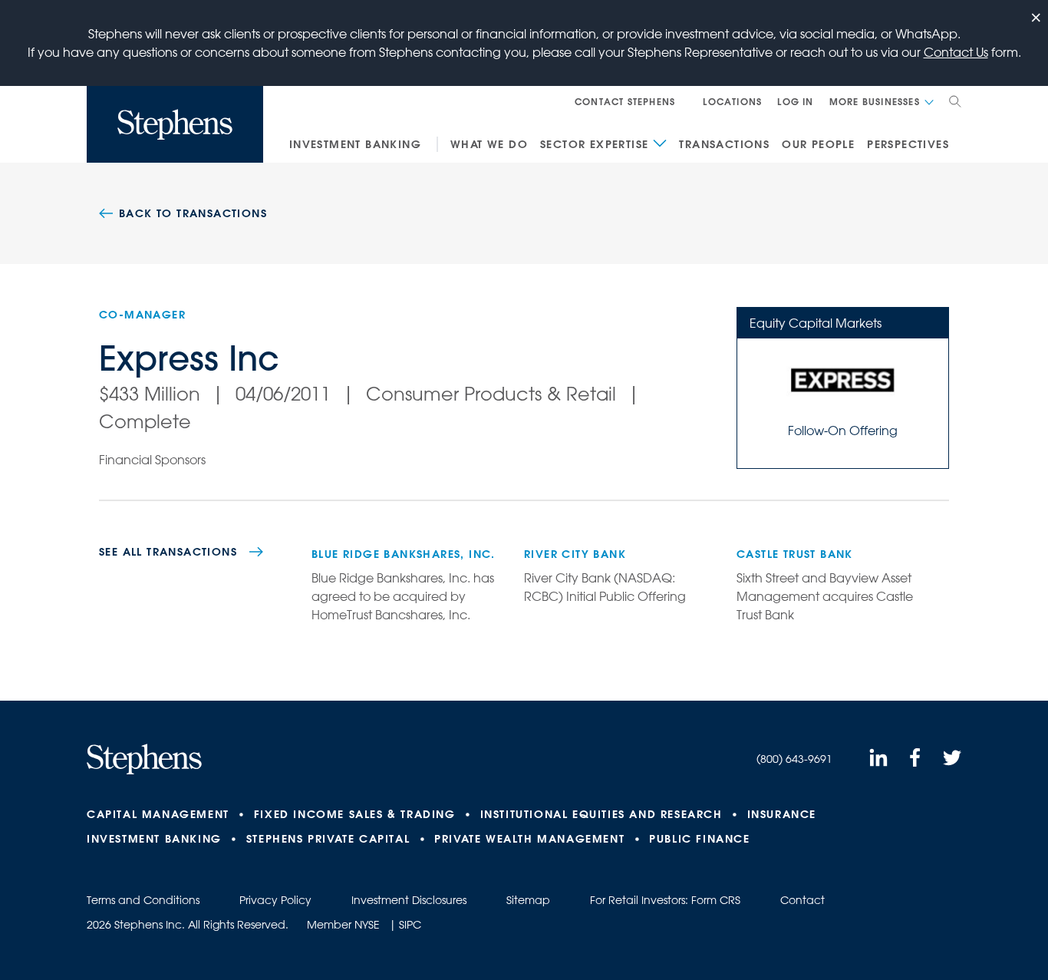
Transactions (724, 144)
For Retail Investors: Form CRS (665, 900)
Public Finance (699, 839)
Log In (795, 101)
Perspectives (908, 144)
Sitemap (528, 900)
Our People (818, 144)
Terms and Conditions (143, 900)
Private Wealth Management (529, 839)
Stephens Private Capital (328, 839)
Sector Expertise (594, 144)
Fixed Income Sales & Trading (355, 814)
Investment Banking (355, 144)
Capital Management (158, 814)
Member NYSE (343, 925)
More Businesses (874, 101)
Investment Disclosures (408, 900)
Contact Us (956, 52)
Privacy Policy (275, 900)
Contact (802, 900)
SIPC (410, 925)
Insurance (781, 814)
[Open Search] (955, 101)
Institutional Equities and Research (601, 814)
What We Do (489, 144)
